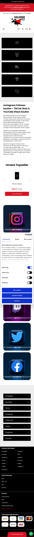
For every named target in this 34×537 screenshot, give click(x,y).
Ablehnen (17, 301)
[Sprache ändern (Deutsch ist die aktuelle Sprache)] (30, 29)
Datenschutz (5, 496)
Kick (19, 454)
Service (4, 493)
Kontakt (4, 487)
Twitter (4, 463)
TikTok (7, 408)
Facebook (9, 414)
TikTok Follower (17, 184)
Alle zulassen (17, 290)
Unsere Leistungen (8, 448)
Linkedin (20, 457)
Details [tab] (17, 239)
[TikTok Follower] (17, 176)
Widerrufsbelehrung (7, 505)
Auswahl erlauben (17, 295)
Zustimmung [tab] (6, 239)
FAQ (3, 484)
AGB (3, 499)
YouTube (8, 402)
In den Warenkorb (17, 194)
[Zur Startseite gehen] (17, 21)
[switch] (29, 272)
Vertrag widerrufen (7, 509)
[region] (17, 179)
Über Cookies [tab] (28, 239)
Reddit (19, 463)
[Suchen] (19, 29)
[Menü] (4, 29)
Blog (3, 478)
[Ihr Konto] (23, 29)
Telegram (20, 466)
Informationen (7, 475)
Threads (8, 438)
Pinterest (20, 460)
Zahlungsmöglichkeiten (10, 514)
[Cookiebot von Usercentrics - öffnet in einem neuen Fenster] (25, 235)
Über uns (4, 481)
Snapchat (9, 432)
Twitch (7, 426)
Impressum (5, 502)
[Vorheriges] (3, 179)
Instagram (9, 396)
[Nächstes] (30, 179)
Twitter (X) (9, 420)
